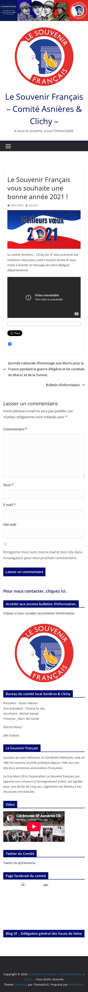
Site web (9, 524)
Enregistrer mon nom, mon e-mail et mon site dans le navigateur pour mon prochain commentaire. (42, 555)
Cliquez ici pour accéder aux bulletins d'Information (38, 613)
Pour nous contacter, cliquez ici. (35, 591)
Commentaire (15, 429)
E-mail (9, 505)
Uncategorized (17, 170)
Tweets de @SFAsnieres (19, 863)
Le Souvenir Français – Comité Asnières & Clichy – (44, 109)
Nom (8, 485)
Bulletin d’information (63, 385)
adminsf (33, 205)
